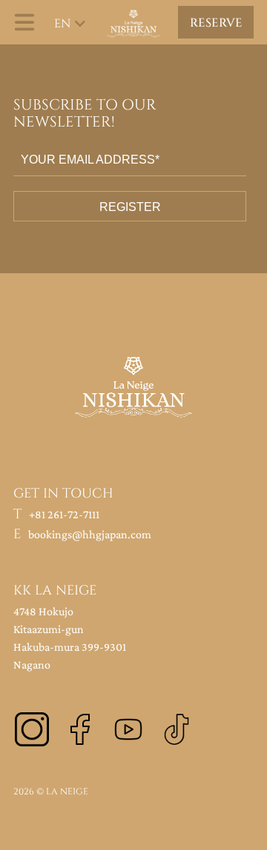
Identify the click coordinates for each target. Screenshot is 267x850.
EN (62, 24)
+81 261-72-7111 (64, 514)
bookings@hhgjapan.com (89, 534)
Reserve (216, 23)
